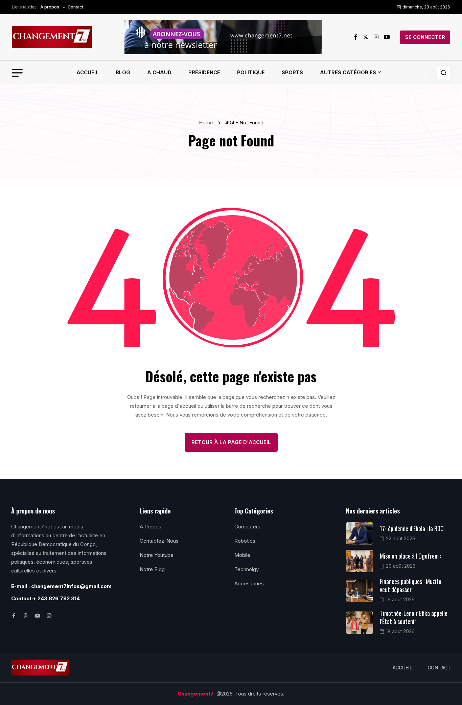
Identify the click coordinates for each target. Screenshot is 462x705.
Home (207, 122)
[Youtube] (37, 615)
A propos (49, 6)
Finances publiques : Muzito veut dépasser (410, 585)
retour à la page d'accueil (231, 442)
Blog (123, 72)
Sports (292, 72)
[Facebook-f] (13, 615)
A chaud (159, 72)
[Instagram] (49, 615)
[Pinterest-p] (25, 615)
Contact (75, 6)
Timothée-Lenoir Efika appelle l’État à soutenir (413, 617)
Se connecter (425, 37)
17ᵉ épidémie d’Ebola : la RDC (412, 528)
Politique (251, 72)
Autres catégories (348, 72)
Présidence (204, 72)
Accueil (87, 72)
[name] (52, 37)
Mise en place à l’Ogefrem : (410, 555)
